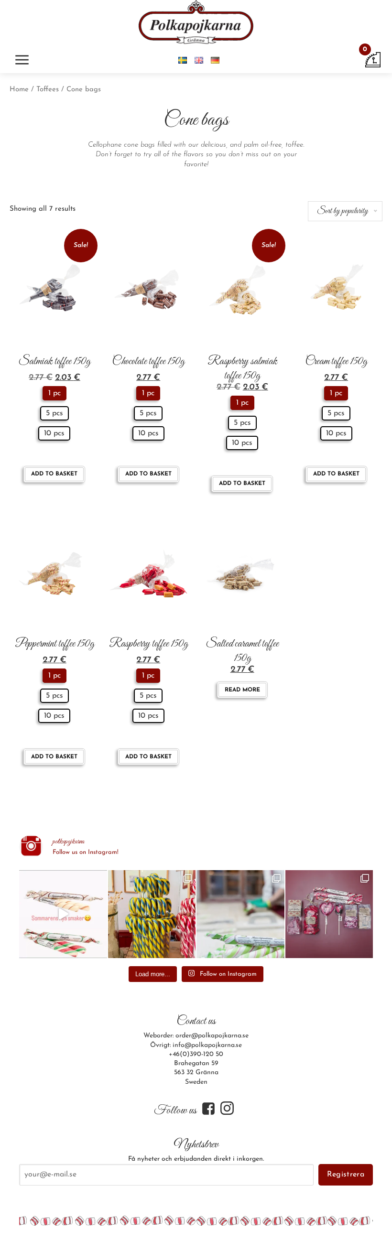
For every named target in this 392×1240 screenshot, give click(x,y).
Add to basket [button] (54, 474)
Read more (242, 690)
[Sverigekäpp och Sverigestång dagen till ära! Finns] (152, 914)
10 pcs (54, 433)
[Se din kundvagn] (373, 59)
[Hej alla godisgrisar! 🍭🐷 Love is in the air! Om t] (329, 914)
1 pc (54, 393)
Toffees (47, 89)
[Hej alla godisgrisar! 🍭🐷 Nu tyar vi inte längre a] (240, 914)
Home (19, 89)
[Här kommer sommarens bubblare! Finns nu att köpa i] (63, 914)
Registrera (345, 1174)
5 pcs (54, 413)
